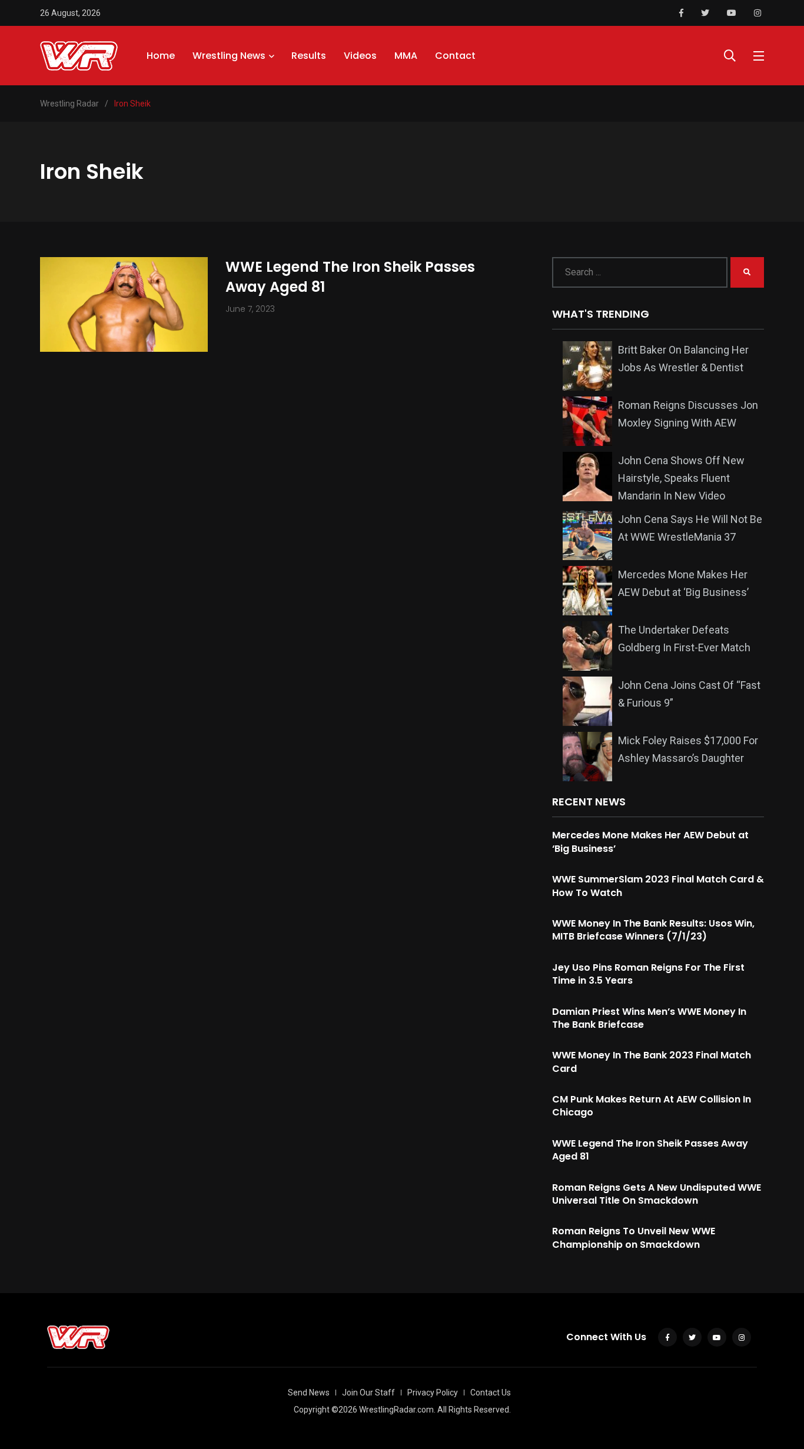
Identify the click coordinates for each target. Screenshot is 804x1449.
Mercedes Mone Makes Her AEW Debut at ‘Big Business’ (650, 841)
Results (308, 55)
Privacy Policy (432, 1392)
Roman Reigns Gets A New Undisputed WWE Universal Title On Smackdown (656, 1194)
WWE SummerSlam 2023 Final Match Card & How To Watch (658, 885)
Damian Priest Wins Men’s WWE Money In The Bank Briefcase (649, 1018)
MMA (405, 55)
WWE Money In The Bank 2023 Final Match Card (651, 1061)
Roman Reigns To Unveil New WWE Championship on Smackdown (633, 1237)
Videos (360, 55)
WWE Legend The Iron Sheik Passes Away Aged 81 (350, 277)
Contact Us (490, 1392)
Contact (455, 55)
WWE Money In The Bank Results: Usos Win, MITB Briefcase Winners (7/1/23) (653, 930)
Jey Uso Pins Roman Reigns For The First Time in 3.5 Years (648, 974)
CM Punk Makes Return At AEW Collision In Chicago (651, 1105)
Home (161, 55)
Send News (309, 1392)
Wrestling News (228, 55)
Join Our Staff (368, 1392)
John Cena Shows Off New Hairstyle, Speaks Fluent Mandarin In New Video (681, 478)
